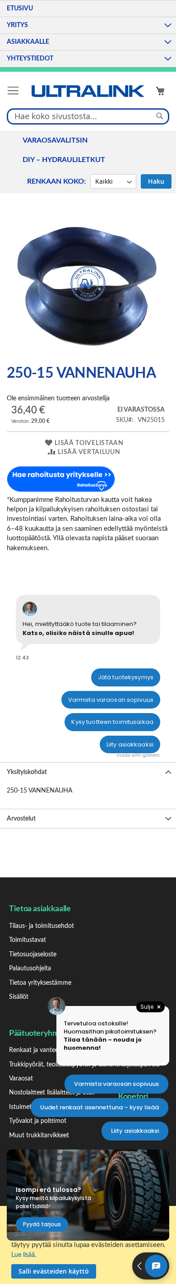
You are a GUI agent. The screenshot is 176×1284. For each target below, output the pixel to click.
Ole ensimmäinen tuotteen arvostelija (58, 398)
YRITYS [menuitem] (17, 25)
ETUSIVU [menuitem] (20, 8)
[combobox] (88, 116)
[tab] (88, 772)
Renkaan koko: (56, 181)
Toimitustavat (27, 940)
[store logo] (88, 91)
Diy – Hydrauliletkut (64, 159)
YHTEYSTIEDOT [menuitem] (30, 59)
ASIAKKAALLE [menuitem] (28, 42)
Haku (156, 181)
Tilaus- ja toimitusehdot (41, 926)
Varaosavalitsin (55, 140)
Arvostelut (21, 819)
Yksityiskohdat (27, 772)
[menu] (88, 33)
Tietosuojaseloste (32, 954)
